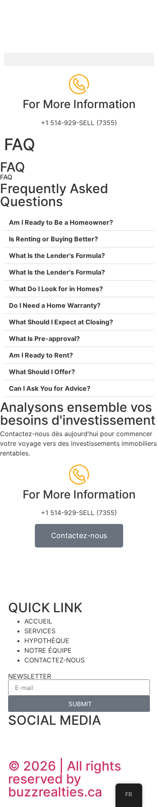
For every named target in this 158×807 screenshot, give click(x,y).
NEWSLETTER (29, 676)
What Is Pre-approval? (44, 338)
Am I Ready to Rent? (41, 355)
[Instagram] (63, 739)
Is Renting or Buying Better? (53, 239)
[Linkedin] (40, 739)
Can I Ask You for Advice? (49, 388)
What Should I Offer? (42, 372)
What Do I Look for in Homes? (56, 289)
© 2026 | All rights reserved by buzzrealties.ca (64, 779)
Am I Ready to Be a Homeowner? (61, 222)
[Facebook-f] (18, 739)
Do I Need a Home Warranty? (54, 305)
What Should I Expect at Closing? (61, 322)
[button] (79, 59)
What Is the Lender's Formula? (57, 255)
